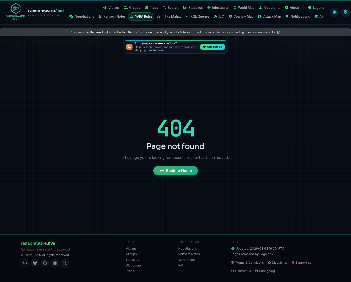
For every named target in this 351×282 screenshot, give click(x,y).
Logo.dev (266, 254)
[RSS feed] (65, 263)
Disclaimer (279, 262)
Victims (114, 8)
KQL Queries (200, 16)
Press (154, 8)
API (321, 16)
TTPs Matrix (171, 16)
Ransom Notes (115, 16)
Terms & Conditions (249, 262)
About (294, 8)
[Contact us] (25, 263)
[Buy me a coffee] (334, 12)
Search (173, 8)
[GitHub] (45, 263)
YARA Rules (143, 16)
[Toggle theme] (345, 12)
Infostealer (220, 8)
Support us (303, 262)
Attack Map (272, 16)
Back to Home (179, 170)
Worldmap (133, 265)
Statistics (195, 8)
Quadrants (272, 8)
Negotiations (84, 16)
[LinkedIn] (55, 263)
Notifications (300, 16)
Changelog (267, 271)
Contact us (243, 271)
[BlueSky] (35, 263)
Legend (318, 8)
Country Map (244, 16)
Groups (134, 8)
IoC (221, 16)
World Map (246, 8)
